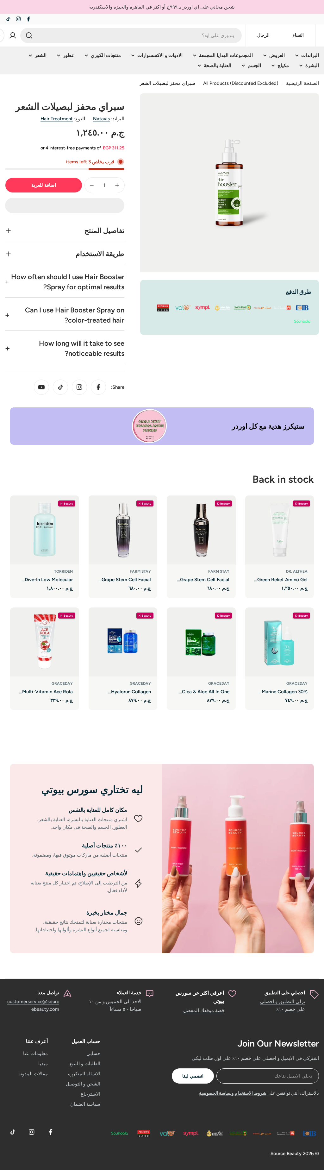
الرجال (263, 35)
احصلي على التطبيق (285, 993)
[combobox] (131, 35)
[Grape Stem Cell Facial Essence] (201, 529)
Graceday (297, 683)
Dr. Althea (297, 571)
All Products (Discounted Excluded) (240, 83)
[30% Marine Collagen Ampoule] (279, 641)
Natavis (101, 119)
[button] (64, 205)
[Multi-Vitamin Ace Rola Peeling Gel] (44, 641)
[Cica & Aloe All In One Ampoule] (201, 641)
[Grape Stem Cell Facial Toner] (123, 529)
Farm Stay (218, 571)
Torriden (63, 571)
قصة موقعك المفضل (203, 1010)
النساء (298, 35)
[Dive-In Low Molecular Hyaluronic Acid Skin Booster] (44, 529)
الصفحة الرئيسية (302, 83)
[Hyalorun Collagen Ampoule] (123, 641)
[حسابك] (12, 35)
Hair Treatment (56, 119)
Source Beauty (286, 1153)
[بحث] (29, 35)
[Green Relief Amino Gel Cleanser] (279, 529)
